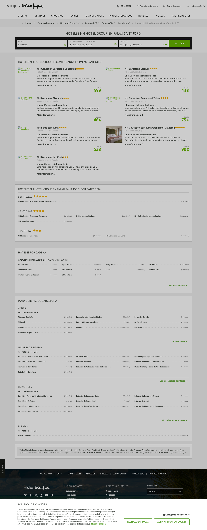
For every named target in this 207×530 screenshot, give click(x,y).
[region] (103, 265)
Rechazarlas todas (138, 522)
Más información (98, 524)
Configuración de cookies (177, 514)
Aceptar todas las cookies (171, 522)
